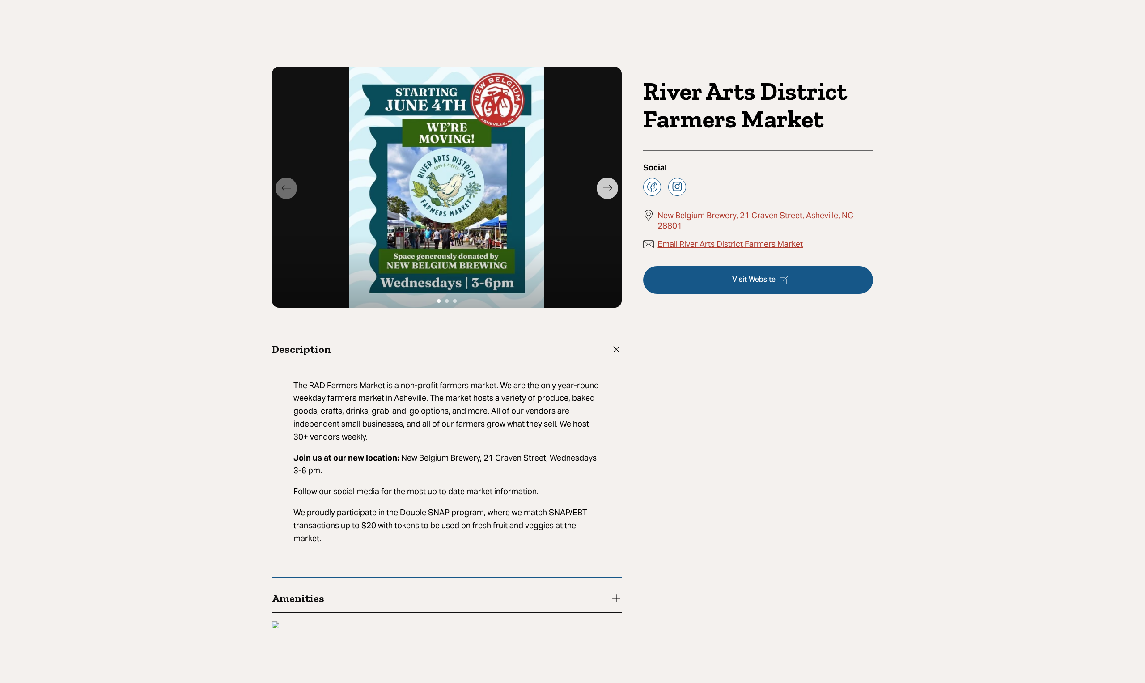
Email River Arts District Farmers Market (730, 243)
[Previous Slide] (286, 188)
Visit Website (754, 280)
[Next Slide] (607, 188)
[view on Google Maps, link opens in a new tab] (275, 626)
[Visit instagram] (677, 186)
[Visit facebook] (652, 186)
